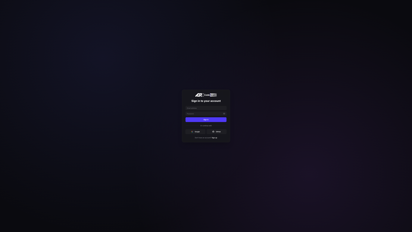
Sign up (214, 138)
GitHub (218, 132)
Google (197, 132)
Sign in (206, 120)
